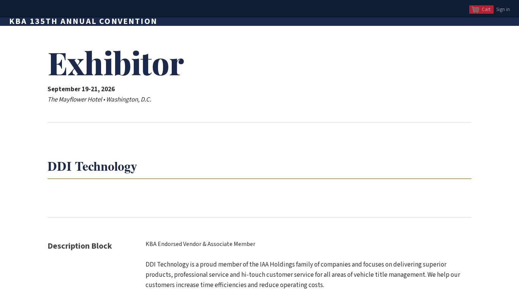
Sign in (503, 9)
